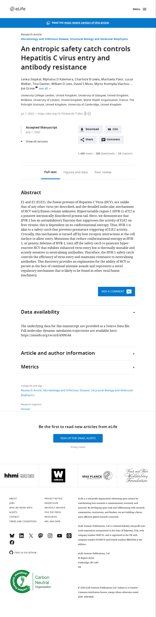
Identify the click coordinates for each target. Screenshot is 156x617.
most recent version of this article (86, 23)
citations (125, 154)
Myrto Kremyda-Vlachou (111, 84)
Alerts (13, 512)
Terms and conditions (23, 521)
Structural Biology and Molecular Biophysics (99, 39)
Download (92, 129)
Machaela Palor (112, 79)
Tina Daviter (41, 84)
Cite (115, 129)
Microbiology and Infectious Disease (44, 39)
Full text (50, 172)
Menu (136, 9)
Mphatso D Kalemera (58, 79)
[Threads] (69, 537)
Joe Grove (28, 88)
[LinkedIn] (21, 537)
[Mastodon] (40, 537)
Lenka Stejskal (31, 79)
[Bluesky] (12, 537)
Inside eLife (51, 503)
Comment (115, 140)
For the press (53, 512)
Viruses (25, 409)
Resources (51, 516)
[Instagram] (50, 537)
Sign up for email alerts (78, 438)
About (13, 498)
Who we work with (20, 507)
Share (89, 139)
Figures (76, 172)
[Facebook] (12, 544)
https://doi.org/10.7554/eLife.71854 (60, 114)
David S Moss (83, 84)
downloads (105, 154)
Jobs (11, 503)
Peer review (103, 172)
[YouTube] (59, 537)
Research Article (31, 35)
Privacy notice (78, 447)
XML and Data (52, 521)
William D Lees (61, 84)
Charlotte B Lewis (87, 79)
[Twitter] (31, 537)
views (85, 154)
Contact (14, 516)
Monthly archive (55, 507)
